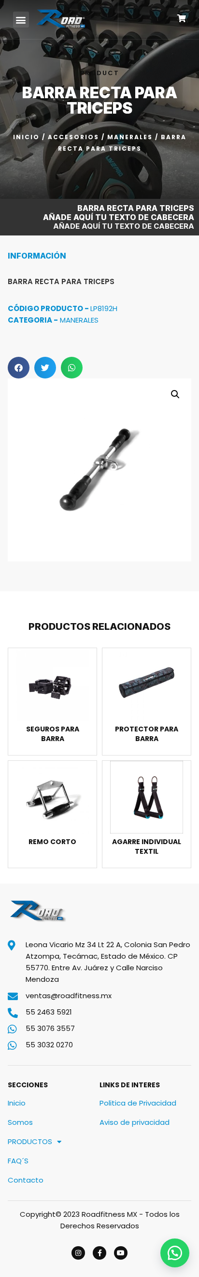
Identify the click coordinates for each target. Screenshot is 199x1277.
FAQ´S (18, 1161)
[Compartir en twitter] (45, 367)
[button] (21, 19)
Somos (20, 1122)
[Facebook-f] (99, 1253)
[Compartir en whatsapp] (72, 367)
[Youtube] (121, 1253)
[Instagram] (78, 1253)
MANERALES (130, 137)
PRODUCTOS (30, 1141)
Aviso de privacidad (135, 1122)
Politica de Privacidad (138, 1103)
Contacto (25, 1180)
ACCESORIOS (73, 137)
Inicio (26, 137)
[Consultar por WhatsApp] (174, 1252)
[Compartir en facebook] (18, 367)
